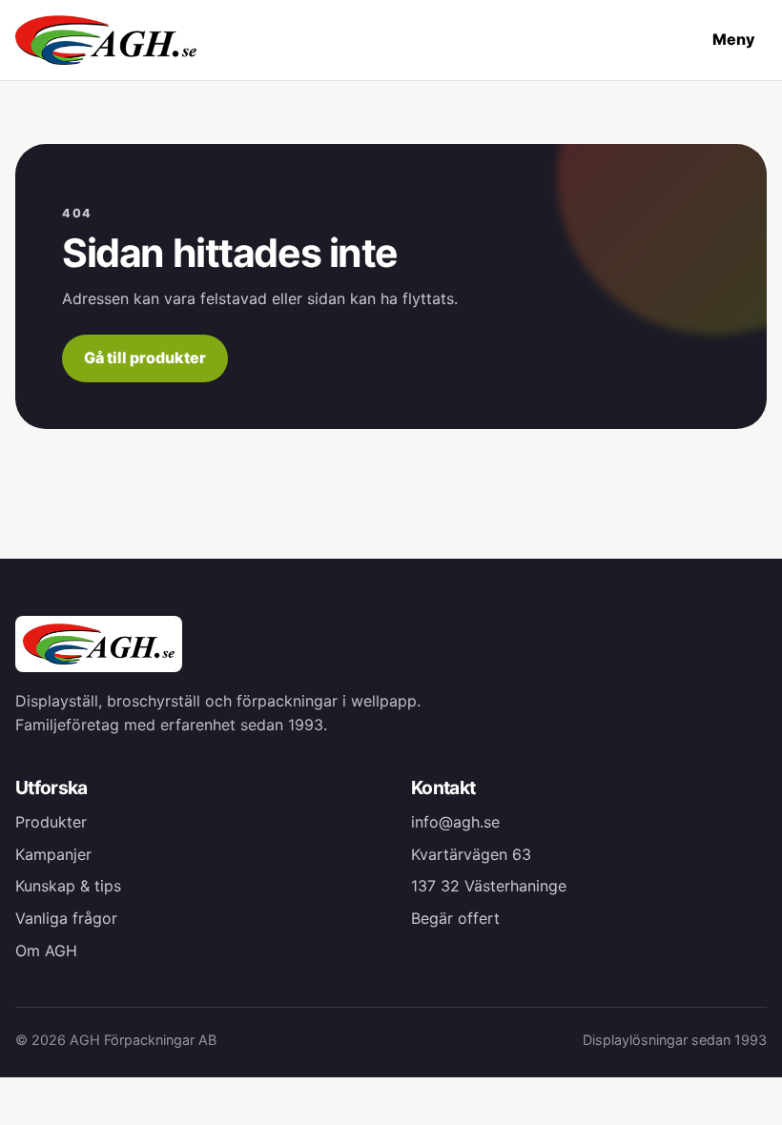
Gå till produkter (145, 357)
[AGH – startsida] (105, 39)
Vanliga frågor (66, 918)
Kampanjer (53, 854)
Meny (733, 39)
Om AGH (46, 950)
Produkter (51, 821)
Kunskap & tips (68, 885)
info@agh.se (455, 821)
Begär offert (455, 918)
